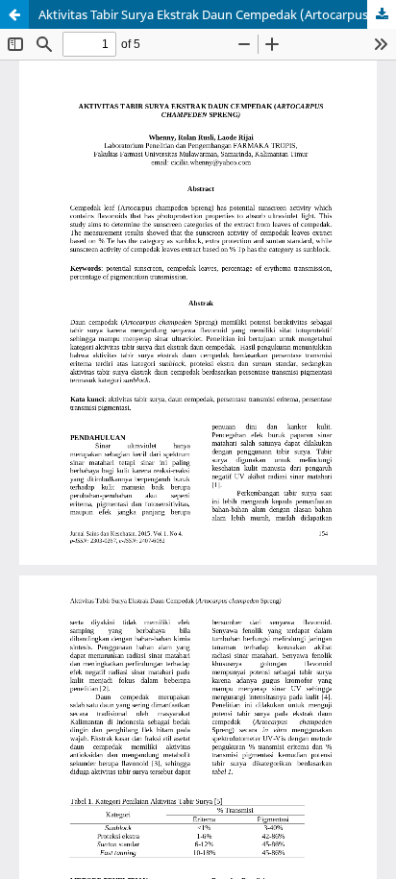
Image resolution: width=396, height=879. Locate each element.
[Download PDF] (381, 14)
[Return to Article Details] (14, 14)
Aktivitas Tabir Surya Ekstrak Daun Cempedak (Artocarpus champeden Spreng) (217, 14)
